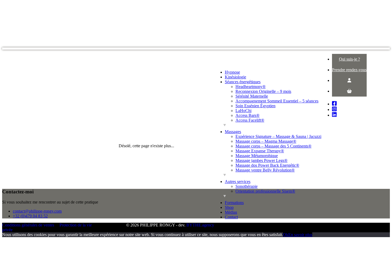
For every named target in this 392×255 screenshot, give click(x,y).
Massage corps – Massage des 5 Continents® (273, 146)
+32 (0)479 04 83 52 (30, 216)
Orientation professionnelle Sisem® (265, 191)
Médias (231, 212)
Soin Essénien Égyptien (255, 105)
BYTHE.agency (200, 225)
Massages (233, 131)
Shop (229, 207)
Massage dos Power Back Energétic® (267, 165)
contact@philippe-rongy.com (37, 211)
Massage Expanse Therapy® (259, 151)
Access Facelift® (249, 120)
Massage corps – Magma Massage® (265, 141)
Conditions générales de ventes (28, 225)
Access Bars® (247, 115)
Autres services (237, 181)
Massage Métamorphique (256, 155)
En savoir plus (300, 234)
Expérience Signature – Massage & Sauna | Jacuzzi (278, 136)
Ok (285, 234)
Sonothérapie (246, 186)
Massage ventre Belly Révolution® (265, 170)
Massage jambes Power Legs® (261, 160)
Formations (234, 202)
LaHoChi (243, 110)
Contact (231, 217)
